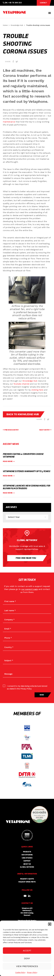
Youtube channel (21, 384)
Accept (27, 950)
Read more (8, 461)
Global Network (27, 867)
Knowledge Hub (17, 25)
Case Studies (27, 858)
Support (27, 861)
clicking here (37, 390)
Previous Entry (11, 430)
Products (27, 852)
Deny (27, 958)
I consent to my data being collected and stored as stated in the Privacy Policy (27, 687)
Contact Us (43, 4)
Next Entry (44, 430)
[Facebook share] (13, 62)
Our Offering (27, 855)
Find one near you (26, 558)
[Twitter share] (17, 62)
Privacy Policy (32, 972)
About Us (27, 864)
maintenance (9, 122)
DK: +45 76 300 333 (13, 3)
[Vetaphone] (14, 12)
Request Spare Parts (27, 882)
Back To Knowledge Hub (22, 414)
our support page (29, 589)
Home (5, 25)
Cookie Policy (20, 972)
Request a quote (27, 879)
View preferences (27, 966)
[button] (49, 924)
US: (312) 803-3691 (12, 8)
